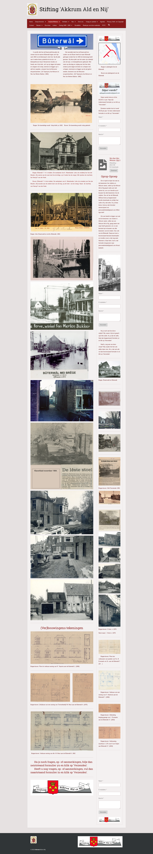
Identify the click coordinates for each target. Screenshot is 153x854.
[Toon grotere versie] (61, 151)
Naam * (101, 117)
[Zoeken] (109, 25)
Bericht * (101, 134)
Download (114, 170)
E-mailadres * (103, 126)
